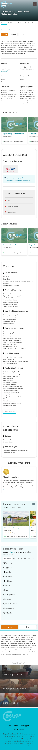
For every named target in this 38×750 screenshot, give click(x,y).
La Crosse (8, 577)
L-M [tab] (25, 558)
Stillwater (8, 613)
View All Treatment (9, 412)
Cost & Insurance (12, 23)
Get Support (25, 725)
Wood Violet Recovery (11, 528)
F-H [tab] (18, 558)
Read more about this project (20, 739)
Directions (4, 71)
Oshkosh (8, 581)
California (12, 507)
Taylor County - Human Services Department (14, 134)
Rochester (8, 590)
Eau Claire (8, 572)
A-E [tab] (14, 558)
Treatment (20, 23)
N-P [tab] (29, 558)
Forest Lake (9, 608)
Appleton (8, 568)
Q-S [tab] (33, 558)
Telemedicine (11, 90)
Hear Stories (13, 725)
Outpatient (4, 90)
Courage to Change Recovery (12, 245)
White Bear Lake (11, 604)
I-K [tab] (22, 558)
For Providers (19, 729)
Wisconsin (12, 552)
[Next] (36, 131)
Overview (3, 23)
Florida (19, 507)
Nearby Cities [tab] (7, 558)
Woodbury (9, 563)
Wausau (8, 586)
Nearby (6, 507)
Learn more (6, 490)
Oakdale (8, 599)
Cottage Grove (10, 595)
